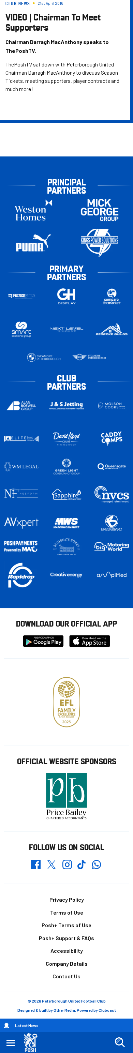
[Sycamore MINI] (89, 357)
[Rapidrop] (21, 575)
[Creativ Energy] (66, 575)
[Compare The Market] (111, 296)
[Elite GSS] (21, 438)
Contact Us (66, 976)
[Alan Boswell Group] (21, 406)
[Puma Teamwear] (33, 243)
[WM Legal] (21, 466)
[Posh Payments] (21, 547)
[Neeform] (21, 494)
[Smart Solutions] (21, 329)
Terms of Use (66, 912)
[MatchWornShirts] (66, 523)
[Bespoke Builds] (111, 329)
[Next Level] (66, 329)
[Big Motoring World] (111, 547)
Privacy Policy (66, 899)
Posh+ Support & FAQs (66, 938)
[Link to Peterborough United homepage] (33, 1042)
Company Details (67, 963)
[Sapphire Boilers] (66, 494)
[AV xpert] (21, 523)
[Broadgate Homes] (66, 547)
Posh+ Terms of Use (66, 925)
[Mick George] (99, 210)
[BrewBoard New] (111, 523)
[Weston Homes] (33, 210)
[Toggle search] (119, 1042)
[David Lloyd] (66, 439)
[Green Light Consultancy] (66, 466)
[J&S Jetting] (66, 405)
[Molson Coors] (111, 406)
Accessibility (66, 950)
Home (6, 1025)
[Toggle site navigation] (10, 1042)
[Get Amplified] (111, 575)
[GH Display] (66, 296)
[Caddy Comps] (111, 438)
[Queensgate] (111, 466)
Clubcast (107, 1010)
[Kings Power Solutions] (99, 243)
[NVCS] (111, 494)
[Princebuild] (21, 296)
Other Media (64, 1010)
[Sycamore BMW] (44, 357)
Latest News (27, 1025)
